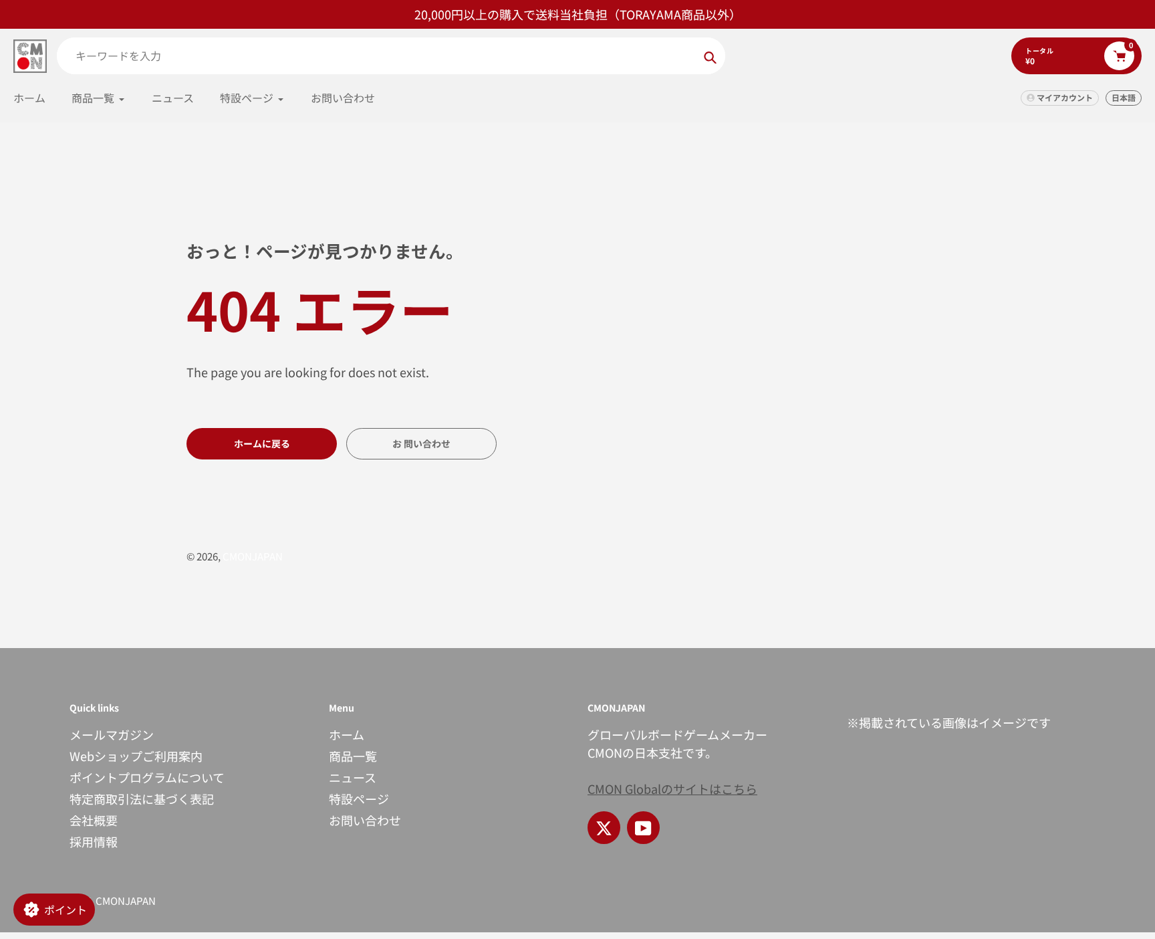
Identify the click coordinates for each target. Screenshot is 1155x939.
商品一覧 (353, 755)
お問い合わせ (365, 820)
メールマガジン (112, 734)
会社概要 (94, 820)
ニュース (352, 777)
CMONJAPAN (253, 556)
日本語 (1124, 97)
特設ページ (359, 798)
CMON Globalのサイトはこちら (672, 788)
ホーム (346, 734)
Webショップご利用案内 (136, 755)
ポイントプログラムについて (147, 777)
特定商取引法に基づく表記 (142, 798)
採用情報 (94, 841)
